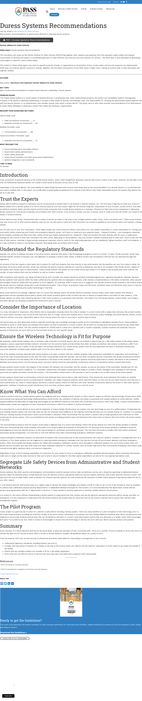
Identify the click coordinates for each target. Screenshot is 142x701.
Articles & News (96, 9)
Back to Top (38, 671)
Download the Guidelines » (13, 632)
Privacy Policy (19, 671)
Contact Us (7, 661)
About (52, 9)
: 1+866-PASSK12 (15, 666)
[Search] (46, 11)
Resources (110, 9)
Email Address (8, 685)
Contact (115, 2)
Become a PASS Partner (68, 9)
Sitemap (29, 671)
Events (84, 9)
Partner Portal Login (103, 2)
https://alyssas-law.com (9, 574)
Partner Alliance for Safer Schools (25, 31)
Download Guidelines (12, 642)
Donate (54, 15)
